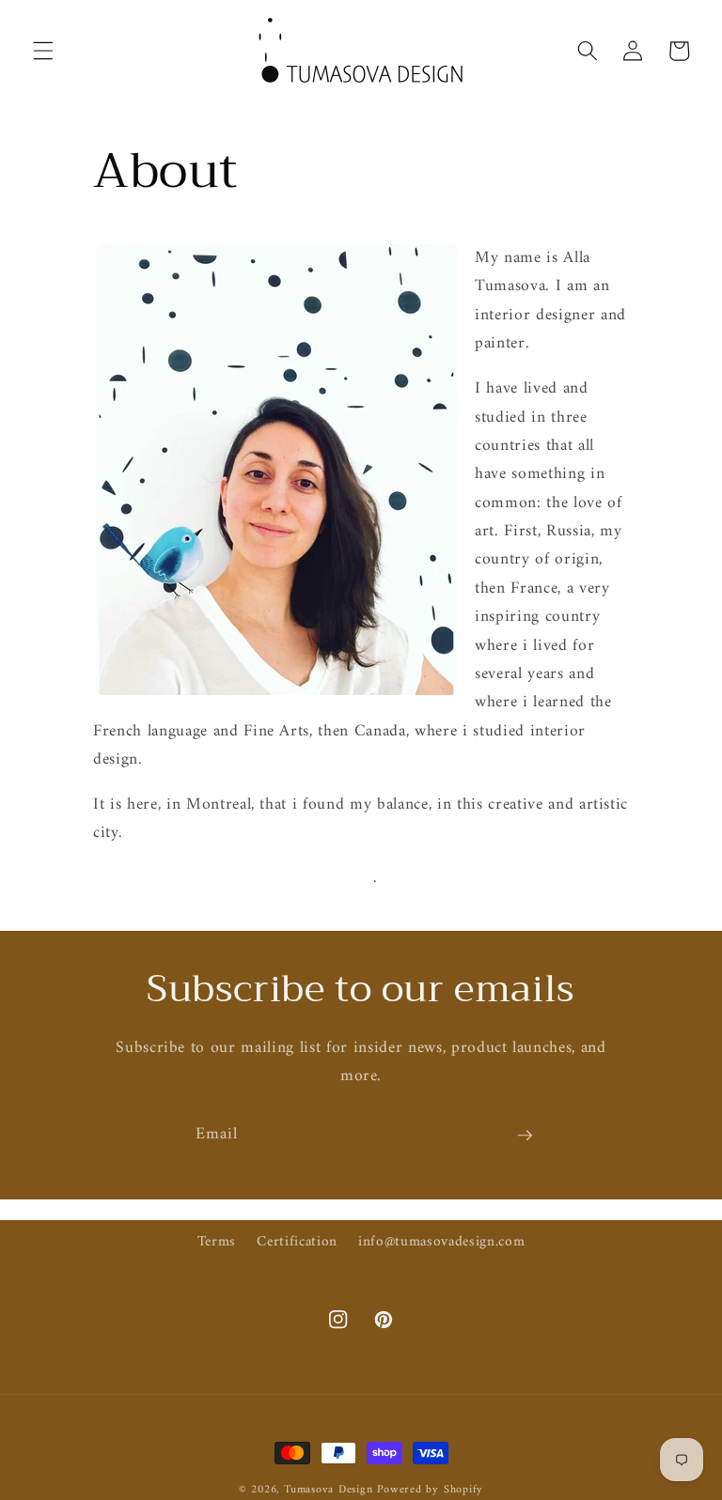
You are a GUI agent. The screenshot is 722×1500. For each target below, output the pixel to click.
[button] (43, 50)
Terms (216, 1242)
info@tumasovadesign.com (441, 1242)
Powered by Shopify (430, 1489)
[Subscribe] (524, 1135)
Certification (297, 1242)
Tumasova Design (328, 1489)
